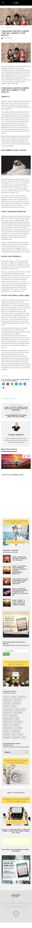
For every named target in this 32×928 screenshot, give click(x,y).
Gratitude (7, 703)
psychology (13, 398)
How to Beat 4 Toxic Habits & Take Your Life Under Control (19, 602)
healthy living (20, 709)
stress (6, 731)
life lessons (18, 712)
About (20, 902)
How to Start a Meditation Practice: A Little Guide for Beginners (16, 408)
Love (5, 715)
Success (6, 734)
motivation (18, 721)
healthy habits (8, 709)
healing (6, 706)
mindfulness (8, 721)
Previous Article (16, 405)
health (14, 706)
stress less (15, 731)
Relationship (8, 728)
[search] (26, 752)
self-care (18, 728)
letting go (7, 712)
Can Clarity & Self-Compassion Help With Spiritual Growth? (20, 581)
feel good (5, 398)
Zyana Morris (8, 38)
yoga (23, 737)
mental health (8, 718)
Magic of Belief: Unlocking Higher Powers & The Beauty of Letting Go (20, 592)
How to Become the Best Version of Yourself (19, 558)
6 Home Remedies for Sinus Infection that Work (16, 415)
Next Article (16, 413)
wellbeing (7, 737)
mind (17, 718)
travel (20, 734)
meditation (13, 715)
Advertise (26, 903)
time (13, 734)
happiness (16, 703)
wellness (16, 737)
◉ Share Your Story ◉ (12, 903)
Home (13, 902)
